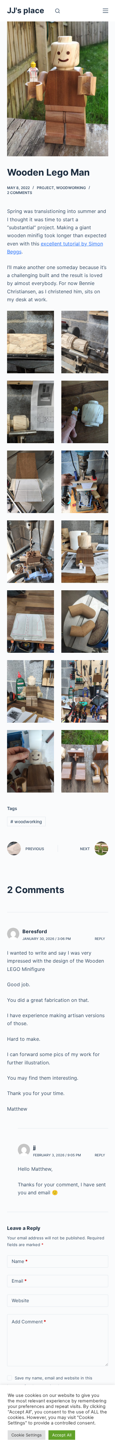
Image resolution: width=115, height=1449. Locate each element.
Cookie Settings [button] (26, 1434)
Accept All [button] (61, 1434)
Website (20, 1300)
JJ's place (25, 10)
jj (34, 1147)
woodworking (71, 187)
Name (20, 1261)
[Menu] (105, 10)
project (45, 187)
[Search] (57, 11)
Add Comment (29, 1322)
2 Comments (19, 192)
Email (19, 1281)
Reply (100, 939)
